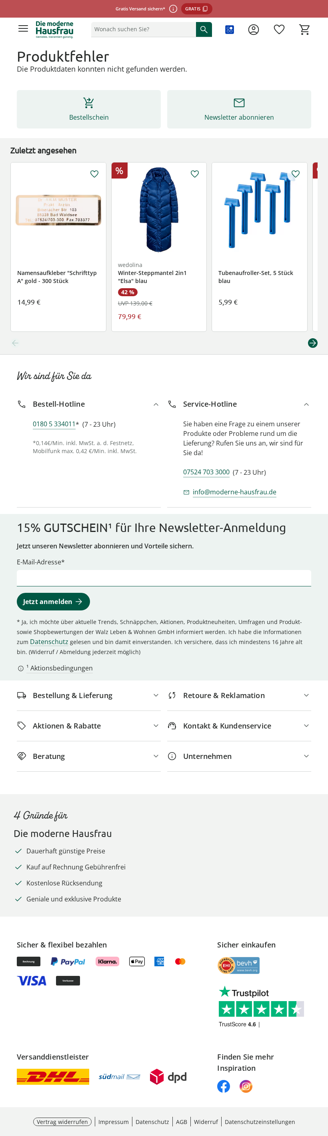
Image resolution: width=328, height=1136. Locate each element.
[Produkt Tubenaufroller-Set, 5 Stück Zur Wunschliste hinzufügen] (295, 174)
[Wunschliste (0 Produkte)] (279, 29)
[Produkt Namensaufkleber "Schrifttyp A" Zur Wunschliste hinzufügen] (94, 174)
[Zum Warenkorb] (304, 29)
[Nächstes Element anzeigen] (313, 343)
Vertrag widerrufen (62, 1122)
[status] (142, 29)
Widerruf (206, 1122)
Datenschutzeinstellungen (260, 1122)
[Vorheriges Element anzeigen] (15, 343)
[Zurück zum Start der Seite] (320, 1080)
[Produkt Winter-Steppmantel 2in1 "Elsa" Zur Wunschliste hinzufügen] (194, 174)
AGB (181, 1122)
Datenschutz (49, 641)
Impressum (113, 1122)
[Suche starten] (204, 29)
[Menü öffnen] (23, 29)
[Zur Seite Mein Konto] (253, 29)
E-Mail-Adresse (39, 562)
